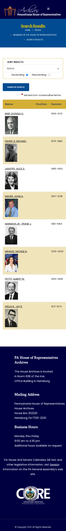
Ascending (18, 74)
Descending (39, 74)
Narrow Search (16, 87)
